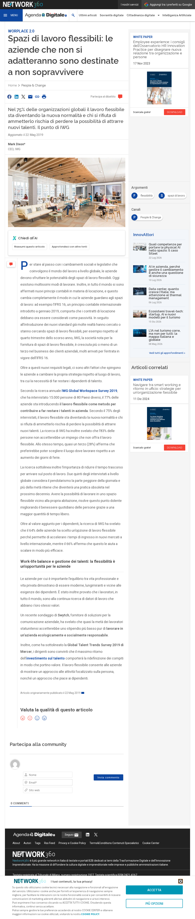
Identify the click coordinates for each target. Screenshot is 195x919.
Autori (27, 843)
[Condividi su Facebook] (9, 97)
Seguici (69, 834)
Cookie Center (150, 843)
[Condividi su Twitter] (23, 97)
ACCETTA (154, 889)
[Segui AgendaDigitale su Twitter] (96, 835)
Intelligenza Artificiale (176, 15)
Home (12, 85)
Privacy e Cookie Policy (72, 843)
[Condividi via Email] (30, 97)
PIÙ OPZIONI (154, 903)
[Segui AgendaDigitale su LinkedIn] (87, 835)
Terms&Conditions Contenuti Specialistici (114, 843)
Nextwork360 (21, 860)
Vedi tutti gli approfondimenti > (167, 353)
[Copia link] (37, 97)
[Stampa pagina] (44, 97)
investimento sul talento (45, 658)
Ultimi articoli (88, 15)
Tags (38, 843)
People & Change (33, 85)
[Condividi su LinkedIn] (16, 97)
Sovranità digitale (112, 15)
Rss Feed (49, 843)
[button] (11, 15)
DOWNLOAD (174, 112)
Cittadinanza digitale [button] (141, 15)
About (16, 843)
